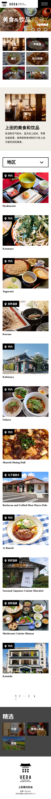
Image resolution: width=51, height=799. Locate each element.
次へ (34, 696)
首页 (4, 11)
